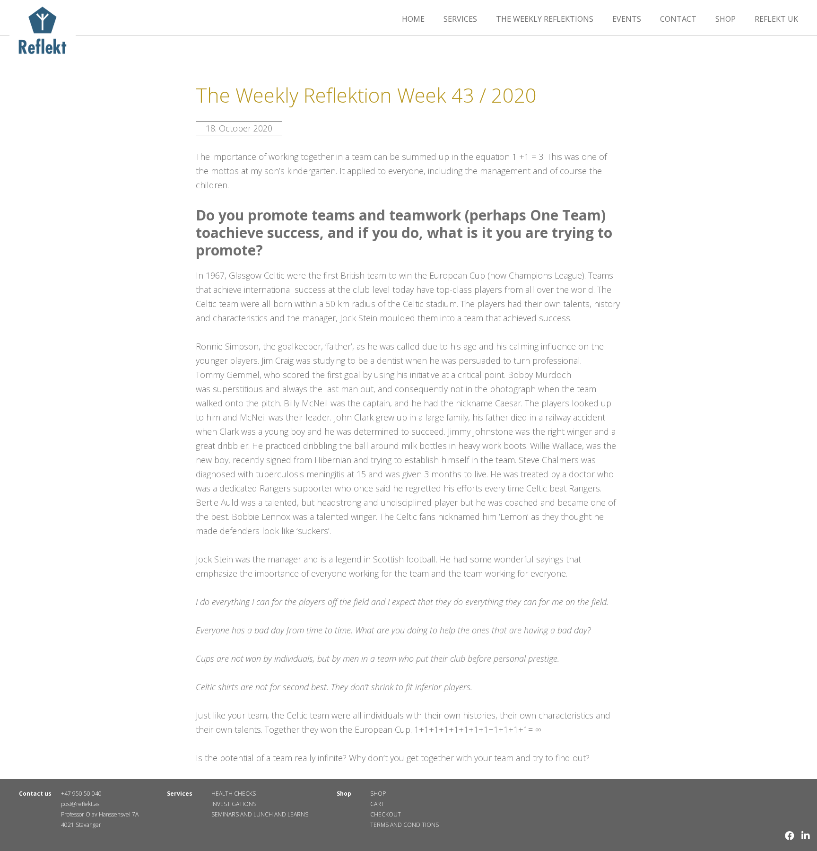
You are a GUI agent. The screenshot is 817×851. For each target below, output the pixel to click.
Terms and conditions (404, 825)
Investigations (233, 804)
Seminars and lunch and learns (259, 814)
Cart (377, 804)
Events (626, 19)
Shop (725, 19)
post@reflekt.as (80, 804)
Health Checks (233, 794)
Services (460, 19)
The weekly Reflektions (544, 19)
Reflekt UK (776, 19)
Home (413, 19)
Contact (678, 19)
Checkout (385, 814)
